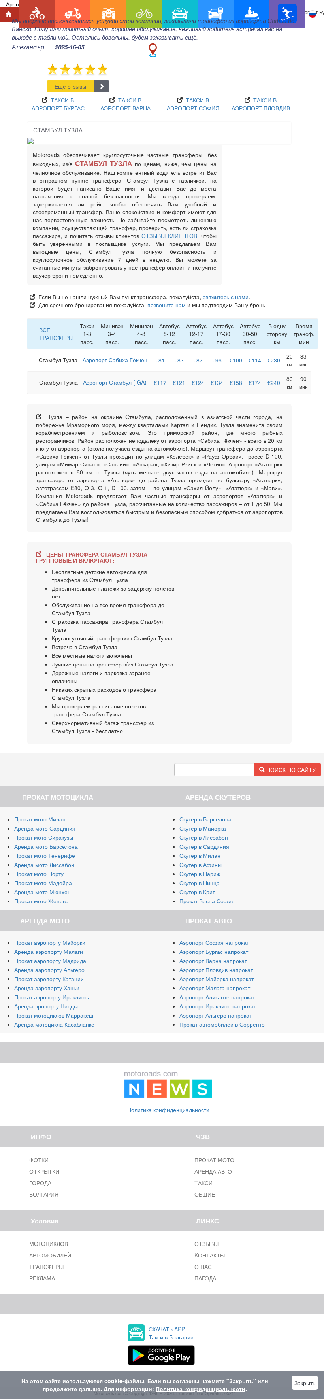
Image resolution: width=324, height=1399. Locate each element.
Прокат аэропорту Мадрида (50, 961)
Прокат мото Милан (40, 819)
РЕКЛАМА (42, 1278)
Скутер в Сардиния (204, 846)
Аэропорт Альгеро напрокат (215, 1015)
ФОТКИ (39, 1160)
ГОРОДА (40, 1183)
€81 (160, 360)
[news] (168, 1083)
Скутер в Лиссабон (203, 837)
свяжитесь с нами (226, 297)
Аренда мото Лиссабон (44, 864)
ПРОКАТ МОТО (214, 1160)
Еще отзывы (70, 86)
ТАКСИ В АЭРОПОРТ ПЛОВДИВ (261, 104)
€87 (198, 360)
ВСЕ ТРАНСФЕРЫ (56, 334)
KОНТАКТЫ (209, 1255)
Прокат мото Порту (39, 874)
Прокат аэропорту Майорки (49, 942)
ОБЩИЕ (204, 1194)
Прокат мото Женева (41, 901)
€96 (217, 360)
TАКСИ (203, 1183)
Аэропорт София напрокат (214, 942)
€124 (198, 383)
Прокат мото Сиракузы (43, 837)
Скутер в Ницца (199, 883)
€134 (217, 383)
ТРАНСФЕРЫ (46, 1267)
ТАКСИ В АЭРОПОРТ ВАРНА (125, 104)
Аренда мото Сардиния (44, 828)
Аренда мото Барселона (46, 846)
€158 (236, 383)
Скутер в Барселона (205, 819)
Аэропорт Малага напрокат (214, 988)
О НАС (203, 1267)
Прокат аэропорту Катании (49, 979)
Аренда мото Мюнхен (42, 892)
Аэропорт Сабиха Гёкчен (115, 360)
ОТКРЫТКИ (44, 1171)
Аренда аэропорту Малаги (48, 951)
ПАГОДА (205, 1278)
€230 (273, 360)
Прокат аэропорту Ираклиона (52, 997)
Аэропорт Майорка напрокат (216, 979)
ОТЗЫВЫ (206, 1244)
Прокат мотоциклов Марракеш (53, 1015)
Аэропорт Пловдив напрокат (216, 970)
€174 (255, 383)
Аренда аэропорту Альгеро (49, 970)
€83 (179, 360)
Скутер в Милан (199, 855)
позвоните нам (166, 305)
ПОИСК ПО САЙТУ (290, 770)
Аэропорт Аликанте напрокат (217, 997)
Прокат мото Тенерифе (44, 855)
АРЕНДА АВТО (213, 1171)
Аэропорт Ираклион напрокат (217, 1006)
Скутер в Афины (200, 864)
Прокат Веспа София (207, 901)
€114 (255, 360)
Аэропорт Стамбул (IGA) (115, 382)
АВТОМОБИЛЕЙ (50, 1255)
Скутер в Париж (199, 874)
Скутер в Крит (197, 892)
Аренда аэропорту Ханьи (46, 988)
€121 (179, 383)
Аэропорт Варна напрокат (213, 961)
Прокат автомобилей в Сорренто (222, 1024)
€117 (160, 383)
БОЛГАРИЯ (43, 1194)
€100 (236, 360)
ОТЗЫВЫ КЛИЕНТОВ (169, 236)
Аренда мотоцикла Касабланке (54, 1024)
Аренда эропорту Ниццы (46, 1006)
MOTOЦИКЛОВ (48, 1244)
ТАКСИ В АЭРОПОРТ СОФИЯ (193, 104)
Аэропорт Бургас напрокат (213, 951)
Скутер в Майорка (202, 828)
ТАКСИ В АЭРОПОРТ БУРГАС (58, 104)
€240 (273, 383)
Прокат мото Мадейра (43, 883)
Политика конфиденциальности (168, 1110)
